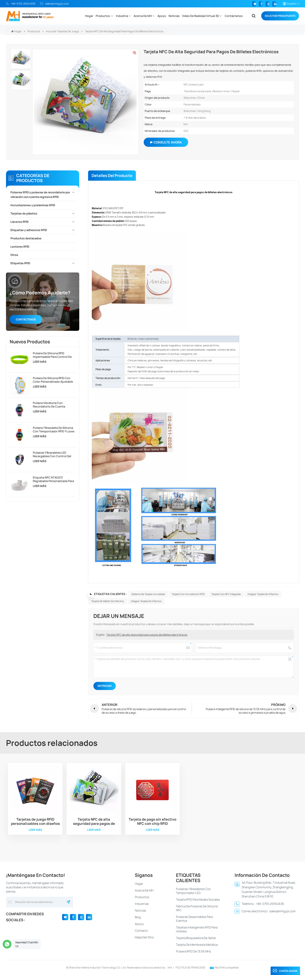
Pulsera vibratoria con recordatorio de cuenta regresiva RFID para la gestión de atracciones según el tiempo (54, 404)
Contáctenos (234, 16)
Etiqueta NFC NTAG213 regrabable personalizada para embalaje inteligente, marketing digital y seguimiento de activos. (54, 479)
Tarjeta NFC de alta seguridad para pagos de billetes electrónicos (146, 635)
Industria (122, 16)
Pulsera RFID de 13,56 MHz (193, 951)
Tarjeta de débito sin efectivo (107, 601)
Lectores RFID (19, 247)
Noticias (174, 16)
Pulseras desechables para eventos (194, 919)
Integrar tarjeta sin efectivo (263, 594)
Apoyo (161, 16)
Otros (14, 255)
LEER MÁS (39, 362)
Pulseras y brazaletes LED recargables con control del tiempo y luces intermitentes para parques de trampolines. (52, 454)
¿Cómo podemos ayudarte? (40, 292)
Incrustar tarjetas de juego (62, 31)
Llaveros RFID (19, 222)
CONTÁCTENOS (26, 319)
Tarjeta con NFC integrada (226, 594)
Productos (103, 16)
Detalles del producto (112, 175)
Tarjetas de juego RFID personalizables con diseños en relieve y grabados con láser (35, 821)
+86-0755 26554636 (23, 3)
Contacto (141, 930)
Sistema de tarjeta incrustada (148, 594)
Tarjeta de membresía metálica (197, 945)
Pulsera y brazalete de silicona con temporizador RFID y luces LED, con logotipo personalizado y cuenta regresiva (53, 429)
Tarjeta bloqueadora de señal (196, 938)
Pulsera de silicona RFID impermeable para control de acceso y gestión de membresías (52, 354)
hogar (139, 884)
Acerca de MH (143, 16)
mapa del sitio (144, 937)
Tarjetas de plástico (23, 213)
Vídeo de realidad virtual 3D (200, 16)
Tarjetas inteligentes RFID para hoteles (196, 929)
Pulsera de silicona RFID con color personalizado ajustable (53, 379)
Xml (170, 967)
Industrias (142, 904)
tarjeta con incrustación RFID (188, 594)
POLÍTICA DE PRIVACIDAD (190, 967)
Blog (138, 917)
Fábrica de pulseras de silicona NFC (197, 908)
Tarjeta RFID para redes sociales (198, 899)
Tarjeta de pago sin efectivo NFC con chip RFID (152, 821)
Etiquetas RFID (20, 263)
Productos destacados (25, 238)
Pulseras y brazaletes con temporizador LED (193, 891)
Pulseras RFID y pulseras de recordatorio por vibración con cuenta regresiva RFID (40, 194)
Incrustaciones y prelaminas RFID (32, 205)
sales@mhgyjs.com (57, 3)
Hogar (89, 16)
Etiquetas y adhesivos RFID (28, 230)
